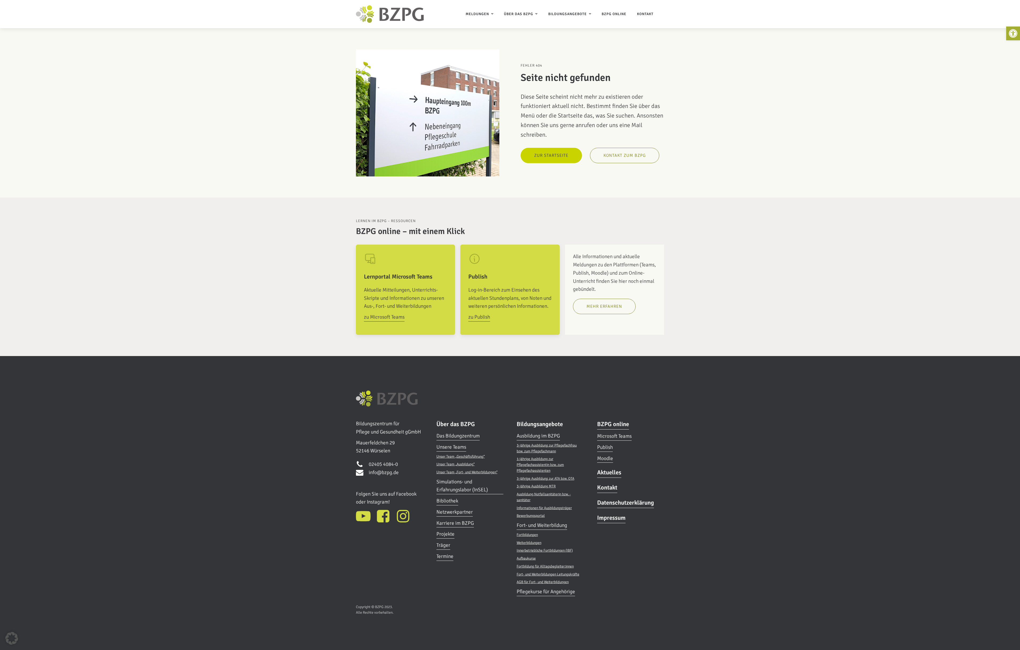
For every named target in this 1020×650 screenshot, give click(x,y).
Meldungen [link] (477, 14)
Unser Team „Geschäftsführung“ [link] (460, 456)
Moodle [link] (605, 458)
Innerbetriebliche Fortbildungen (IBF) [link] (545, 550)
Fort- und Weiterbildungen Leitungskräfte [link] (548, 574)
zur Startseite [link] (551, 155)
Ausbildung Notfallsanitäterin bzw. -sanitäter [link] (544, 497)
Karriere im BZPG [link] (455, 523)
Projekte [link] (445, 534)
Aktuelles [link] (609, 472)
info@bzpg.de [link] (384, 472)
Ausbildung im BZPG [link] (538, 436)
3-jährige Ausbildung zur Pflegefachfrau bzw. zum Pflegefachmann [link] (547, 448)
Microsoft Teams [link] (614, 436)
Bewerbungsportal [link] (531, 515)
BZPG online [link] (614, 14)
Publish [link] (605, 447)
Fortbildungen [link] (527, 534)
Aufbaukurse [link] (526, 558)
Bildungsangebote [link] (567, 14)
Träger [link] (443, 545)
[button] (11, 638)
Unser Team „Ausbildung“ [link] (455, 464)
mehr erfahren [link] (604, 306)
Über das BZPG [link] (518, 14)
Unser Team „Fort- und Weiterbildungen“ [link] (467, 472)
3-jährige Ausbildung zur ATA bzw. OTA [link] (545, 478)
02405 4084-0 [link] (383, 464)
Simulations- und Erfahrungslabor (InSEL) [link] (462, 486)
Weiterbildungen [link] (529, 542)
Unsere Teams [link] (451, 447)
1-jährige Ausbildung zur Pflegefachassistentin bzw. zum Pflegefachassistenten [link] (540, 465)
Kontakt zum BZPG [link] (625, 155)
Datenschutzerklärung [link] (625, 502)
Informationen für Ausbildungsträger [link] (544, 508)
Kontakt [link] (645, 14)
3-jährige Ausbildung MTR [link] (536, 486)
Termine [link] (444, 556)
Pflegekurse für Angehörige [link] (546, 591)
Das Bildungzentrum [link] (458, 436)
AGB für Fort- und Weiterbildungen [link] (543, 582)
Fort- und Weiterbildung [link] (542, 525)
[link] (1013, 33)
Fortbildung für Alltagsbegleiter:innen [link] (545, 566)
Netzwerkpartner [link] (454, 512)
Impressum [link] (611, 518)
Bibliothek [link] (447, 501)
